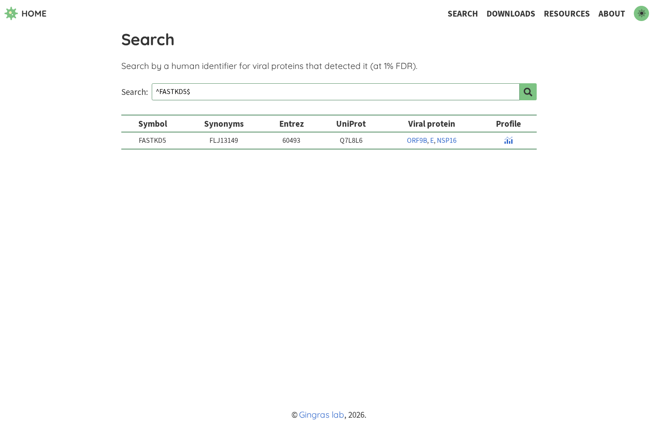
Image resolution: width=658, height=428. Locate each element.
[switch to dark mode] (641, 13)
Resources (567, 13)
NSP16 (447, 140)
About (611, 13)
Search (463, 13)
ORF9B (417, 140)
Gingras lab (321, 414)
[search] (528, 91)
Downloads (511, 13)
